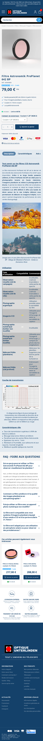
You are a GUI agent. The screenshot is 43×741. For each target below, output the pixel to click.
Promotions (5, 703)
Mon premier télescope (31, 669)
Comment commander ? (9, 675)
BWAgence (12, 736)
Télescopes (27, 675)
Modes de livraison (8, 678)
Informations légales (30, 700)
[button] (3, 127)
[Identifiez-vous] (35, 12)
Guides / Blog (6, 680)
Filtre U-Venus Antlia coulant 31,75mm (10, 565)
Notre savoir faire (7, 672)
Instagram (5, 709)
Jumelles (26, 686)
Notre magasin (6, 669)
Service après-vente (8, 683)
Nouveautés (5, 700)
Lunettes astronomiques (32, 678)
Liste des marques (30, 689)
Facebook (5, 706)
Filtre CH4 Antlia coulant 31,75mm (30, 565)
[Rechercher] (39, 20)
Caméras (27, 683)
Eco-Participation (29, 708)
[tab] (9, 154)
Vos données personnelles (32, 711)
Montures (27, 680)
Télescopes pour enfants (31, 672)
